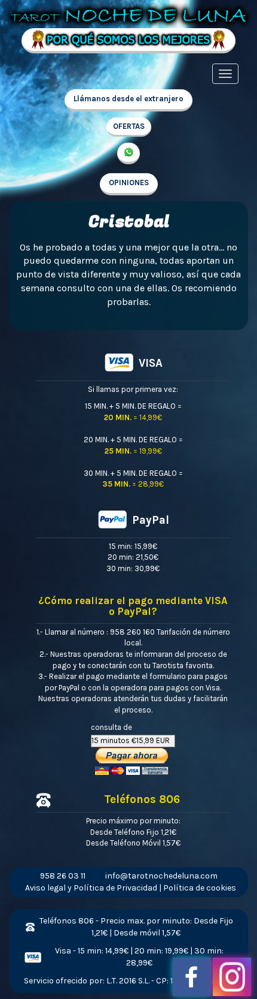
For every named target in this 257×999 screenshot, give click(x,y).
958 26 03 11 (62, 876)
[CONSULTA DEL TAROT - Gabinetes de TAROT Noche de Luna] (128, 13)
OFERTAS (129, 126)
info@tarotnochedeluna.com (161, 876)
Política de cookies (199, 888)
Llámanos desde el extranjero (128, 98)
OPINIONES (129, 182)
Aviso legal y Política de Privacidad (91, 888)
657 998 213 (128, 153)
